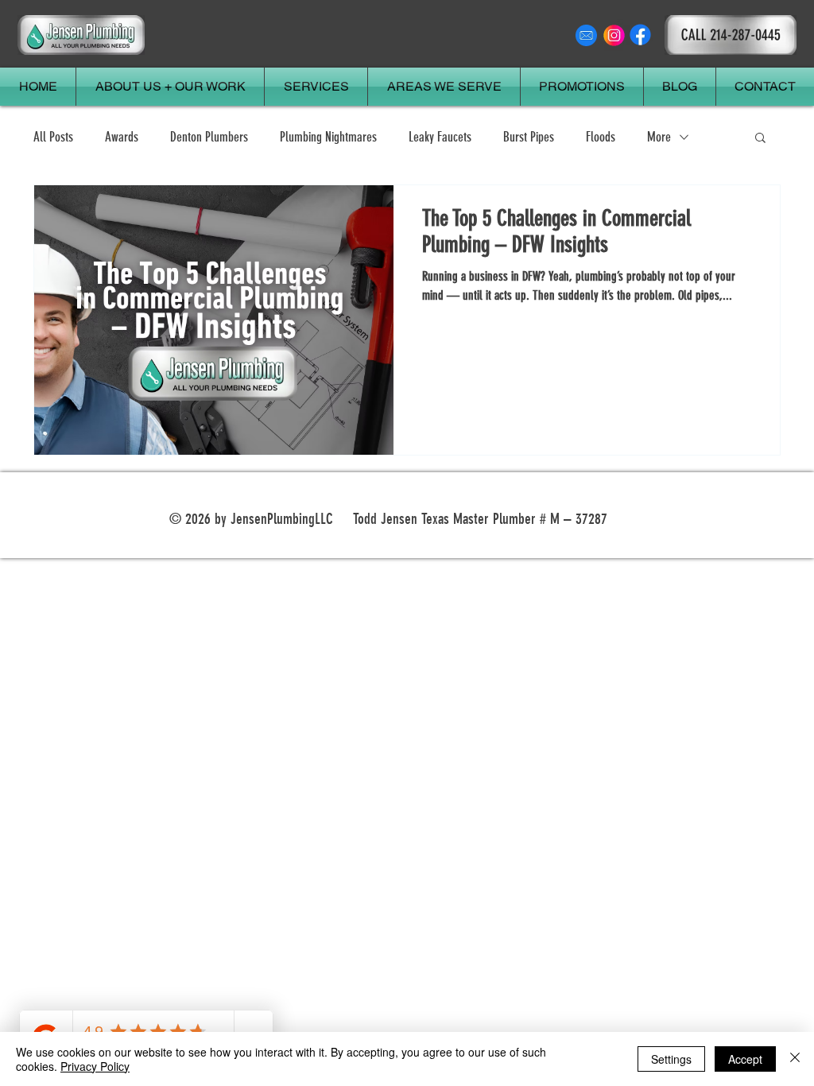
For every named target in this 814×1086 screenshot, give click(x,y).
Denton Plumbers (209, 137)
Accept (745, 1059)
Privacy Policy (95, 1066)
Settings (671, 1059)
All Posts (53, 137)
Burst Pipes (528, 137)
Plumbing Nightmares (328, 137)
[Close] (794, 1059)
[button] (760, 138)
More (659, 137)
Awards (121, 137)
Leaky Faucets (440, 137)
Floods (600, 137)
